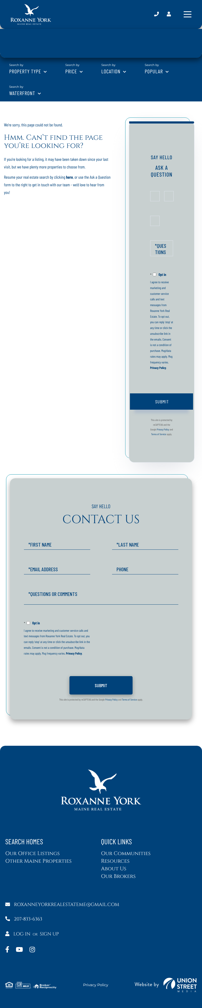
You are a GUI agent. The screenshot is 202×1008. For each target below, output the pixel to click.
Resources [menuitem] (115, 861)
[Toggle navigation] (187, 14)
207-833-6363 (156, 14)
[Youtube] (19, 950)
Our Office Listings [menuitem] (32, 853)
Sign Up (49, 934)
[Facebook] (7, 950)
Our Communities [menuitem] (126, 853)
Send (161, 401)
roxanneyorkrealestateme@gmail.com (66, 904)
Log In (22, 934)
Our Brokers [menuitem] (118, 876)
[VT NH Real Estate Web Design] (166, 985)
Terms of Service (158, 434)
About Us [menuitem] (113, 868)
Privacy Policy (158, 368)
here (69, 177)
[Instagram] (32, 950)
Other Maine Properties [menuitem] (38, 861)
